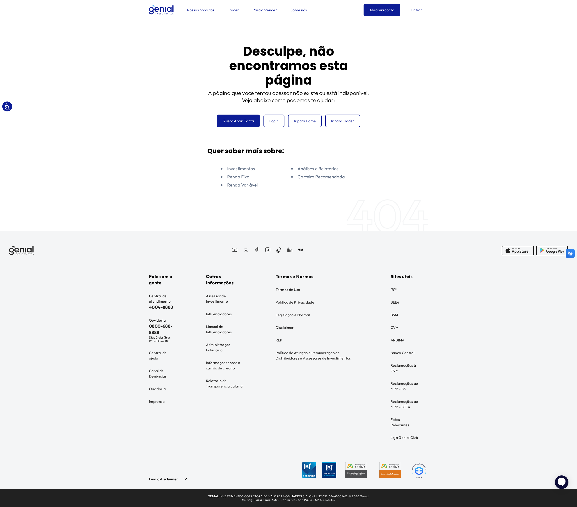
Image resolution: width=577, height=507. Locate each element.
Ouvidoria (157, 389)
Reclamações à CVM (403, 368)
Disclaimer (285, 327)
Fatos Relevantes (400, 422)
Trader (233, 10)
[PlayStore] (552, 250)
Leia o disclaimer (163, 479)
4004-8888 (161, 307)
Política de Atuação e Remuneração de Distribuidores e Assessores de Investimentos (313, 355)
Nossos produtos (200, 10)
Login (274, 121)
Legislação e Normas (293, 315)
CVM (395, 327)
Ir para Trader (342, 121)
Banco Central (402, 352)
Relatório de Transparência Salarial (225, 383)
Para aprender (265, 10)
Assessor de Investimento (217, 299)
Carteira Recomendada (321, 177)
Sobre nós (299, 10)
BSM (394, 315)
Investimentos (241, 168)
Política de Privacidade (295, 302)
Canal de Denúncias (158, 373)
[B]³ (393, 289)
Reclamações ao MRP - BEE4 (404, 404)
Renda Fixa (238, 177)
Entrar (416, 10)
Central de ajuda (158, 355)
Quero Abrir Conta (238, 121)
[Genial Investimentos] (161, 9)
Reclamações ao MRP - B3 (404, 386)
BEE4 (395, 302)
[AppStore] (518, 250)
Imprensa (157, 401)
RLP (279, 340)
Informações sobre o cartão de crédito (223, 365)
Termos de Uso (288, 289)
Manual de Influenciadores (219, 329)
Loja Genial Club (404, 437)
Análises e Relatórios (318, 168)
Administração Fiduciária (218, 347)
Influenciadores (219, 314)
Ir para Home (305, 121)
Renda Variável (242, 185)
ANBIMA (398, 340)
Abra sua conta (381, 10)
